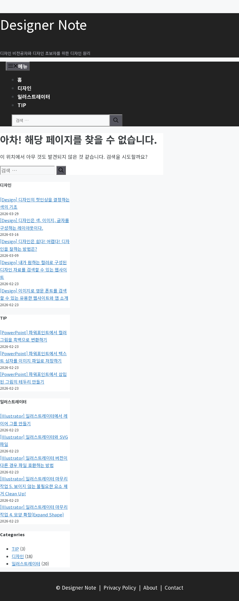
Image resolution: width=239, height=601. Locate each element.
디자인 (24, 88)
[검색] (115, 120)
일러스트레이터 (33, 96)
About (150, 587)
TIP (21, 105)
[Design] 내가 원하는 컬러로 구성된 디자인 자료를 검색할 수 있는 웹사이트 (33, 269)
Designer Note (43, 24)
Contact (174, 587)
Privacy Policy (119, 587)
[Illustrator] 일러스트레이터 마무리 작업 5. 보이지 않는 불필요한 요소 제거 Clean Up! (34, 486)
